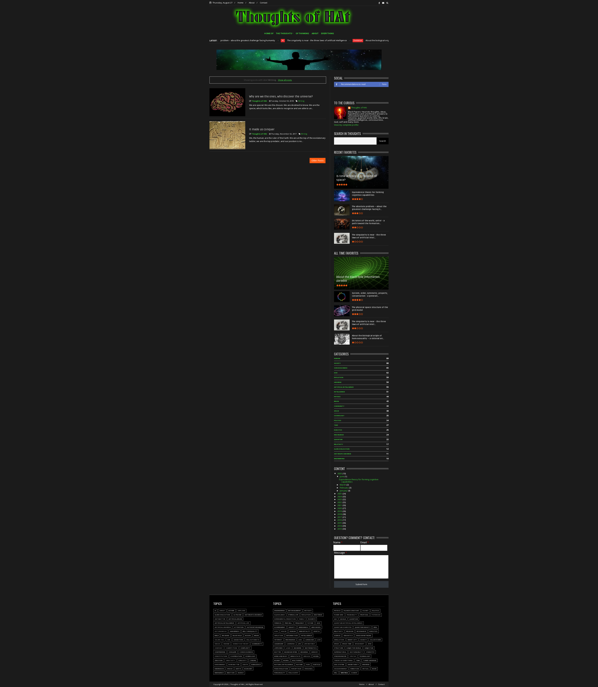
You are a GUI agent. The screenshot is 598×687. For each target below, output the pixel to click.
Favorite (312, 619)
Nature (299, 664)
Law (318, 640)
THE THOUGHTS (284, 33)
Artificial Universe (223, 627)
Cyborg (253, 660)
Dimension (219, 669)
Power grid (339, 615)
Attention (239, 627)
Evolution (318, 40)
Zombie (354, 673)
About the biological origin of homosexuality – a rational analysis (357, 40)
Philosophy (293, 673)
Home (240, 2)
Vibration (354, 669)
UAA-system (339, 664)
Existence (318, 615)
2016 (339, 520)
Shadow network (363, 635)
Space (336, 411)
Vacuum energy (340, 669)
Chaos (217, 644)
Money (277, 660)
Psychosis (376, 615)
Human (337, 358)
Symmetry (370, 652)
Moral (286, 660)
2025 (339, 493)
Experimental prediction (285, 619)
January (344, 490)
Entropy (308, 611)
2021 (339, 505)
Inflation (278, 635)
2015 (339, 522)
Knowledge (339, 435)
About (252, 2)
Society (337, 363)
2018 (339, 514)
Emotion (231, 673)
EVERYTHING (327, 33)
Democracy (256, 664)
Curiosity (242, 660)
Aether (231, 611)
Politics (337, 420)
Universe (338, 382)
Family (302, 619)
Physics (337, 397)
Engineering (339, 459)
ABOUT (315, 33)
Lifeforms (278, 648)
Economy (248, 669)
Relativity (338, 444)
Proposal (364, 615)
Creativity (230, 660)
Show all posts (285, 80)
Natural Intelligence (283, 664)
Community (339, 406)
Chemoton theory (241, 644)
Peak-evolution (281, 669)
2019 (339, 511)
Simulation (339, 640)
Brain (336, 401)
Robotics (338, 430)
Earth (238, 669)
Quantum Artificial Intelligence (348, 623)
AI (243, 40)
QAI (335, 619)
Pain (308, 664)
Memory (314, 652)
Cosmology (339, 416)
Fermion (277, 623)
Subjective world (353, 648)
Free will (288, 623)
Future (310, 623)
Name (337, 542)
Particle (316, 664)
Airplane (241, 611)
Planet (366, 611)
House (283, 631)
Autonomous (221, 631)
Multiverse (297, 660)
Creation (219, 660)
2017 (339, 517)
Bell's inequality (250, 631)
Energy (241, 673)
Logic (288, 648)
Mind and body (280, 656)
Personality (279, 673)
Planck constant (351, 611)
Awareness (234, 631)
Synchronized (340, 656)
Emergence (219, 673)
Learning (291, 644)
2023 (339, 499)
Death (245, 664)
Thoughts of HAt (359, 108)
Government (279, 627)
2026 (339, 473)
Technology (364, 656)
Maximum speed (290, 652)
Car (228, 640)
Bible (217, 635)
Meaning (304, 652)
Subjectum (368, 648)
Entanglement (294, 611)
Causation (238, 640)
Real (375, 627)
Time (336, 425)
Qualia (343, 619)
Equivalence (279, 615)
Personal (309, 669)
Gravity (292, 627)
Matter (277, 652)
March (343, 484)
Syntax (353, 656)
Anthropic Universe (342, 454)
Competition (231, 648)
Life (299, 644)
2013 (339, 528)
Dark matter (233, 664)
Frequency (299, 623)
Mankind (297, 648)
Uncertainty (353, 664)
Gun (276, 631)
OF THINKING (302, 33)
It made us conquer (262, 129)
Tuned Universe (369, 660)
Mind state (295, 656)
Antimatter (220, 619)
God (336, 373)
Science (337, 635)
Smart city (352, 640)
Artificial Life (243, 623)
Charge (226, 644)
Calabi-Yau (219, 640)
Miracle (307, 656)
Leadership (278, 644)
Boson (248, 635)
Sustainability (356, 652)
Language (309, 640)
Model (316, 656)
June (342, 476)
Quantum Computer (342, 627)
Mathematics (311, 648)
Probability (352, 615)
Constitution (221, 656)
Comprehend (220, 652)
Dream (230, 669)
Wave (374, 669)
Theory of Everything (343, 660)
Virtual (365, 669)
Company (219, 648)
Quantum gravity (362, 627)
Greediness (303, 627)
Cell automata (252, 640)
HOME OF (268, 33)
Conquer (232, 652)
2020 (339, 508)
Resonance (361, 631)
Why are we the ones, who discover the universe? (281, 96)
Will (336, 673)
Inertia (316, 631)
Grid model (316, 627)
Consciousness (340, 368)
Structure (338, 648)
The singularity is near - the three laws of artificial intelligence (277, 40)
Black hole (237, 635)
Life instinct (309, 644)
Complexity (245, 648)
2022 (339, 502)
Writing (301, 101)
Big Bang (225, 635)
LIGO (300, 640)
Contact (263, 2)
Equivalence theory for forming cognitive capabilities (358, 480)
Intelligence (339, 392)
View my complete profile (346, 124)
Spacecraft (360, 644)
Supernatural (340, 652)
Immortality (304, 631)
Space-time (346, 644)
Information (292, 635)
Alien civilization (342, 449)
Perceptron (296, 669)
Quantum (338, 439)
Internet (278, 640)
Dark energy (220, 664)
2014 (339, 525)
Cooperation (236, 656)
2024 (339, 496)
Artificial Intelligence (344, 387)
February (344, 487)
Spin (370, 644)
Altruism (237, 615)
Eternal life (293, 615)
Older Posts (317, 160)
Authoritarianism (255, 627)
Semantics (348, 635)
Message (340, 553)
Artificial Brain (235, 619)
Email (364, 542)
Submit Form (361, 584)
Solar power (375, 640)
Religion (350, 631)
